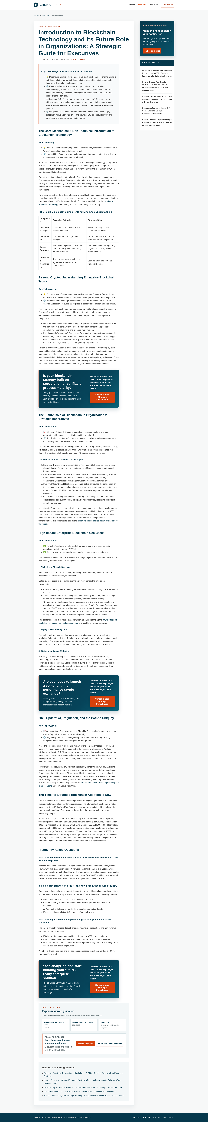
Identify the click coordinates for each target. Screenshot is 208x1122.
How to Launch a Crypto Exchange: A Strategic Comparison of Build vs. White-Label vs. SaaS (84, 1096)
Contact (171, 1117)
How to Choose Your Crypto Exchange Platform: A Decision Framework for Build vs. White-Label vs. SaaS (155, 86)
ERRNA (36, 16)
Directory (156, 1117)
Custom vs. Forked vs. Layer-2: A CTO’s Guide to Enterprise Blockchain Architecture (80, 1092)
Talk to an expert (85, 1044)
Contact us (168, 5)
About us (154, 5)
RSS (164, 1117)
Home (132, 5)
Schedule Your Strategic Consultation (102, 397)
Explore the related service (110, 1044)
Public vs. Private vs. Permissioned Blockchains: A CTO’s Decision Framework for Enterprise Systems (157, 73)
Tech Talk (142, 5)
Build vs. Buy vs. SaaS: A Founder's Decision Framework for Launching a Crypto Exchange (83, 1087)
